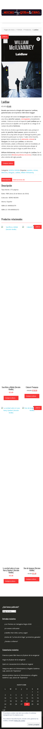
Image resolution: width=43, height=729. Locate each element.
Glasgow (11, 173)
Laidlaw (17, 173)
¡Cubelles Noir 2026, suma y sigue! (16, 633)
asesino (29, 170)
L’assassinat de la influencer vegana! (21, 664)
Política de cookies (19, 721)
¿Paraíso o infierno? (11, 641)
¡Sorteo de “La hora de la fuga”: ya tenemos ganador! (22, 637)
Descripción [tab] (6, 180)
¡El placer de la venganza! (30, 655)
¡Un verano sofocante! (11, 628)
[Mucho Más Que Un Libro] (21, 15)
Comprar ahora (8, 163)
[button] (38, 39)
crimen (35, 170)
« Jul (3, 710)
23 (38, 701)
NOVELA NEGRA (14, 170)
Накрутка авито (8, 669)
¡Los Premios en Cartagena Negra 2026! (18, 624)
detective (4, 173)
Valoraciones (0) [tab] (19, 180)
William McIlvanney (27, 173)
